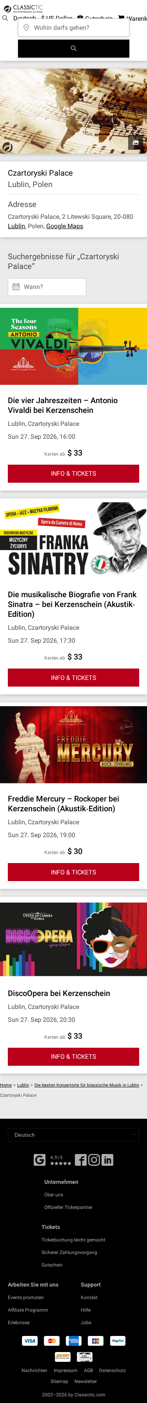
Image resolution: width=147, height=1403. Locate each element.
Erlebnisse (18, 1322)
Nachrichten (34, 1370)
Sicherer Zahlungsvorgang (69, 1252)
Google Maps (64, 226)
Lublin (16, 226)
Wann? (33, 284)
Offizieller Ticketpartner (68, 1207)
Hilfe (86, 1310)
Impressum (66, 1370)
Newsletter (85, 1381)
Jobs (86, 1322)
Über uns (53, 1195)
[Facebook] (39, 1159)
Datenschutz (112, 1370)
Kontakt (89, 1297)
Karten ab (54, 454)
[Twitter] (94, 1162)
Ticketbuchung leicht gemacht (73, 1240)
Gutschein (52, 1265)
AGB (88, 1370)
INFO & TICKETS (73, 473)
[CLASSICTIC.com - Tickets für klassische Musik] (22, 9)
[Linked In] (107, 1162)
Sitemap (59, 1381)
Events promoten (26, 1297)
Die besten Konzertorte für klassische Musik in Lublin (86, 1085)
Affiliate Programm (28, 1310)
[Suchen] (73, 49)
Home (6, 1085)
